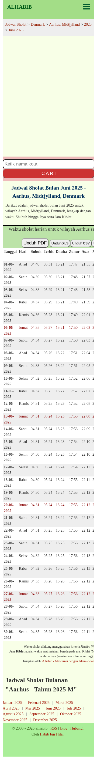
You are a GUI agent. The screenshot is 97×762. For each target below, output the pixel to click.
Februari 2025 (39, 702)
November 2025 (15, 720)
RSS (53, 728)
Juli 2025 (74, 708)
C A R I (48, 173)
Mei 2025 (32, 708)
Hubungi (77, 728)
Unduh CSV (81, 243)
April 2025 (11, 708)
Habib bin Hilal (52, 734)
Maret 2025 (64, 702)
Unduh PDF (35, 243)
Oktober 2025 (70, 714)
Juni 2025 (53, 708)
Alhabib (19, 7)
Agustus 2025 (13, 714)
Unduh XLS (59, 243)
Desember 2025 (45, 720)
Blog (63, 728)
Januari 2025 (12, 702)
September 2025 (41, 714)
